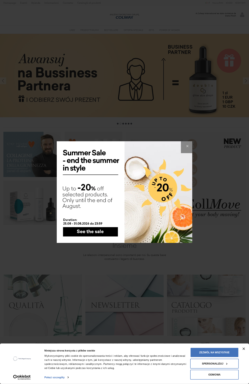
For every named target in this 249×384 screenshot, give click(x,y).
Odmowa (214, 374)
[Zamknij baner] (244, 349)
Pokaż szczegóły (54, 377)
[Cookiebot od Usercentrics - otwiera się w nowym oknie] (22, 377)
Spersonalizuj (212, 363)
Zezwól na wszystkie (214, 352)
